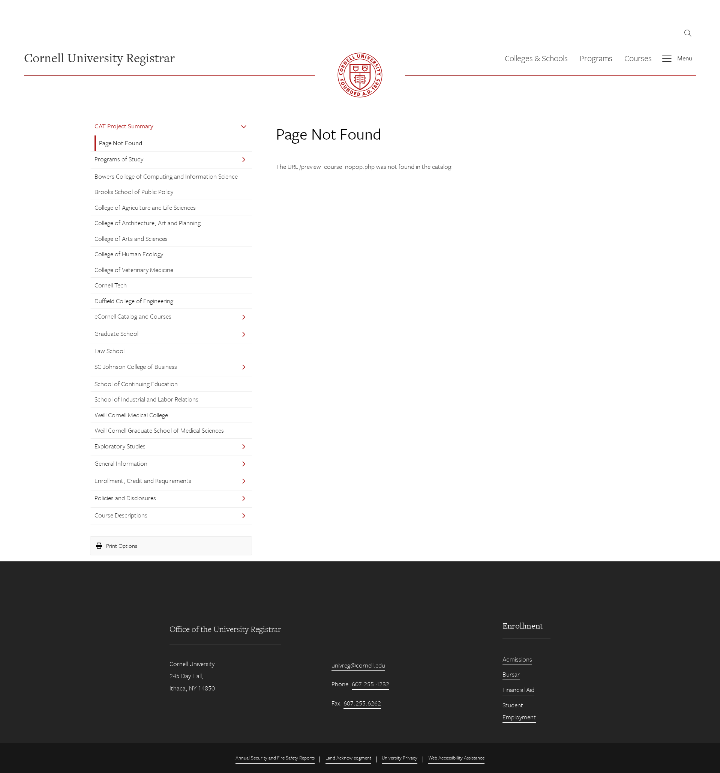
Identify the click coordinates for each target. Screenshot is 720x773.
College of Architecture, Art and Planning (147, 222)
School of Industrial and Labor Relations (146, 399)
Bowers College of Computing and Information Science (166, 176)
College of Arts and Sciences (131, 238)
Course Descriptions (120, 515)
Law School (109, 350)
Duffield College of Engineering (133, 300)
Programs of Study (118, 159)
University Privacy (399, 757)
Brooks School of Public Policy (133, 191)
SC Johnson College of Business (135, 366)
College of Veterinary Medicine (133, 269)
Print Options (121, 545)
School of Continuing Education (136, 383)
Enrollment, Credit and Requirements (142, 480)
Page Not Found (120, 142)
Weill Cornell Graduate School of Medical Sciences (159, 430)
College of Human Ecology (128, 254)
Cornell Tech (110, 285)
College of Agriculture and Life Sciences (145, 207)
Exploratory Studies (120, 446)
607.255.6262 (362, 703)
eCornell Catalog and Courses (132, 316)
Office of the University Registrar (225, 629)
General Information (120, 463)
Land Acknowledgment (348, 757)
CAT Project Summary (123, 126)
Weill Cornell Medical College (131, 415)
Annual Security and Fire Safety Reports (275, 757)
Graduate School (116, 333)
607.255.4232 (370, 684)
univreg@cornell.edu (358, 665)
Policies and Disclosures (125, 497)
